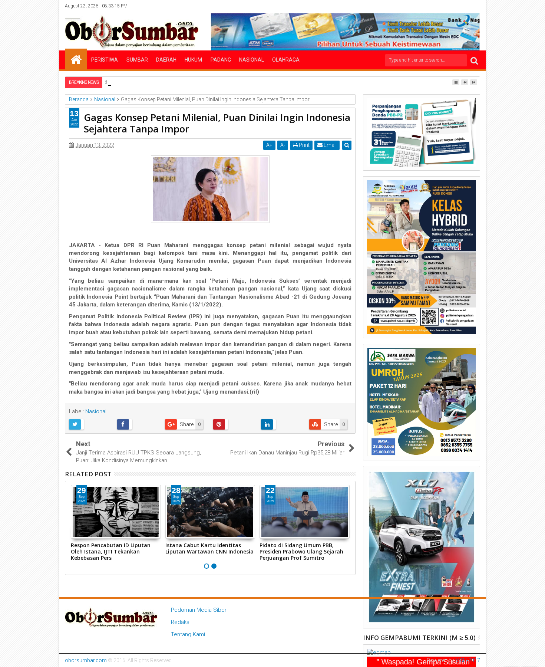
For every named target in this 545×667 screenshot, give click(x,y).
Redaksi (181, 622)
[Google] (463, 6)
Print (304, 145)
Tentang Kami (188, 634)
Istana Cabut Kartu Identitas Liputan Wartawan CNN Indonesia (209, 548)
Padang (221, 60)
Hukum (193, 60)
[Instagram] (452, 6)
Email (330, 145)
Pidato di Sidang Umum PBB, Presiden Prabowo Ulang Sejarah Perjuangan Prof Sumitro (301, 551)
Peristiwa (104, 60)
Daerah (166, 60)
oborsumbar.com (86, 660)
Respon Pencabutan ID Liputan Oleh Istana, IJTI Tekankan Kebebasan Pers (111, 551)
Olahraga (286, 60)
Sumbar (137, 60)
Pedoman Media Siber (199, 610)
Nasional (251, 60)
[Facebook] (429, 6)
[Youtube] (475, 6)
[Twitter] (440, 6)
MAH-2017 (467, 660)
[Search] (474, 60)
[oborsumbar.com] (76, 59)
